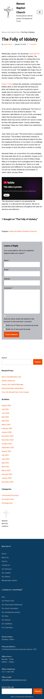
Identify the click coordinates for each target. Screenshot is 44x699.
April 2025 (5, 467)
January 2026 (7, 432)
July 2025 (5, 455)
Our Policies (6, 620)
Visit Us (4, 561)
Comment (8, 288)
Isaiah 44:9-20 (34, 54)
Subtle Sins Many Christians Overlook (23, 231)
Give (3, 597)
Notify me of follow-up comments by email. (22, 325)
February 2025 (7, 474)
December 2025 (7, 436)
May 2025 (5, 463)
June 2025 (5, 459)
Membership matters (9, 580)
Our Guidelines (7, 624)
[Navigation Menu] (39, 12)
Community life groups (10, 495)
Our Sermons (7, 569)
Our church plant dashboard (12, 605)
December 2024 (7, 482)
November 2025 (7, 440)
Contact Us (6, 565)
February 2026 (7, 428)
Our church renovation (10, 608)
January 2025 (7, 478)
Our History (6, 577)
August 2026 (6, 406)
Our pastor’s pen (8, 499)
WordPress (29, 697)
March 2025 (6, 470)
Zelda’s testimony (8, 381)
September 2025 (8, 448)
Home (4, 32)
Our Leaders (6, 573)
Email (6, 270)
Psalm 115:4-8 (7, 84)
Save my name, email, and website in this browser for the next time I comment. (19, 320)
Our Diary (5, 616)
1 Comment (32, 44)
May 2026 (5, 417)
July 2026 (5, 409)
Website (7, 279)
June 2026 (5, 413)
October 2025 (7, 444)
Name (7, 260)
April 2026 (5, 421)
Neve (13, 697)
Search (4, 358)
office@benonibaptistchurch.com (14, 680)
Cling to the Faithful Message (12, 384)
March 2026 (6, 425)
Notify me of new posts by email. (18, 329)
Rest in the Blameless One (11, 377)
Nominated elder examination (12, 388)
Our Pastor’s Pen (13, 32)
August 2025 (6, 451)
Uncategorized (7, 503)
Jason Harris (8, 44)
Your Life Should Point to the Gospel (15, 392)
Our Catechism (7, 628)
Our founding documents (11, 612)
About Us (5, 558)
